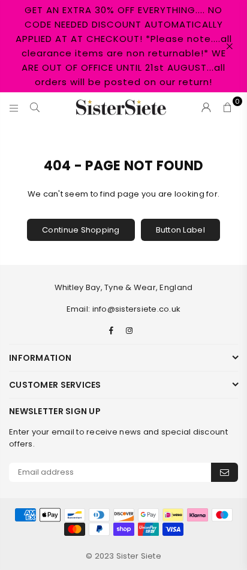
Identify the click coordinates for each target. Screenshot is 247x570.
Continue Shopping (80, 230)
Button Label (180, 230)
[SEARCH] (35, 107)
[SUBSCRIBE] (224, 472)
